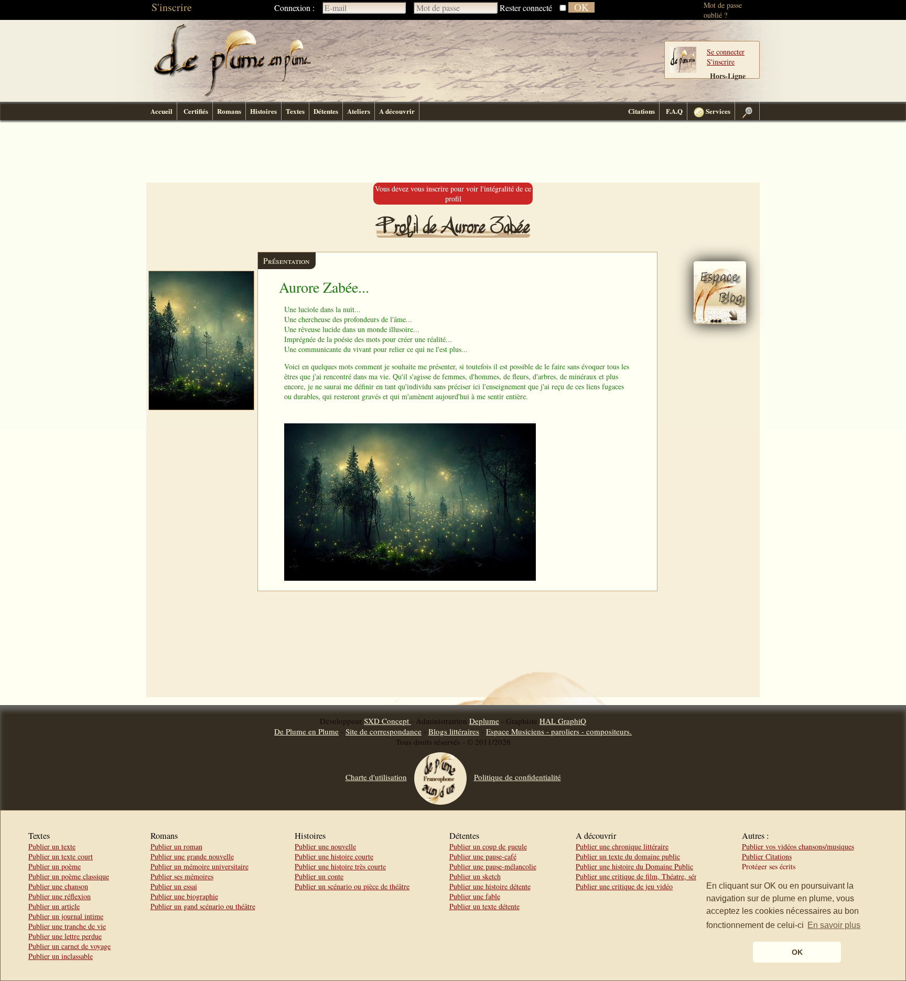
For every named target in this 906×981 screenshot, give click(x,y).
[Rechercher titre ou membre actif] (747, 111)
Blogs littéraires (453, 731)
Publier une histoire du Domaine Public (634, 866)
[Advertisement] (453, 151)
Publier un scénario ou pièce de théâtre (352, 886)
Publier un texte (52, 846)
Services (717, 111)
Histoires (263, 111)
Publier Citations (767, 856)
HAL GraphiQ (563, 721)
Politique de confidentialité (517, 777)
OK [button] (797, 952)
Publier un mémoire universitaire (199, 866)
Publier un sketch (475, 876)
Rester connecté (526, 7)
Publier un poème (54, 866)
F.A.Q (674, 111)
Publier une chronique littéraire (622, 846)
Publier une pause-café (482, 856)
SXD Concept (387, 721)
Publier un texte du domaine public (628, 856)
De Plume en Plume (306, 731)
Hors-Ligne (728, 75)
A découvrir (397, 111)
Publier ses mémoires (181, 876)
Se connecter (726, 52)
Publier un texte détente (484, 906)
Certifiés (196, 111)
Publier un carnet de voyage (69, 946)
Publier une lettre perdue (65, 936)
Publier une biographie (184, 896)
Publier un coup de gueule (488, 846)
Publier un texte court (60, 856)
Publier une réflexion (59, 896)
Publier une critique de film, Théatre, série (639, 876)
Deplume (484, 721)
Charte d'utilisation (376, 777)
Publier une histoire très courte (340, 866)
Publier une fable (474, 896)
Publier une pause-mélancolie (492, 866)
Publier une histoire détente (490, 886)
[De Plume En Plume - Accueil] (232, 95)
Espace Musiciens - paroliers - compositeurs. (559, 731)
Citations (641, 111)
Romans (229, 111)
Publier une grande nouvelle (192, 856)
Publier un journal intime (65, 916)
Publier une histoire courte (334, 856)
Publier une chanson (58, 886)
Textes (295, 111)
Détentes (326, 111)
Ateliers (358, 111)
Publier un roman (176, 846)
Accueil (161, 111)
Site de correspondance (384, 731)
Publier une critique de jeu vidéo (624, 886)
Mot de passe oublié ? (723, 10)
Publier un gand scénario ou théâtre (202, 906)
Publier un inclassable (60, 956)
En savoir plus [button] (833, 925)
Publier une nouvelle (325, 846)
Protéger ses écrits (768, 866)
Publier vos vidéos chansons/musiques (798, 846)
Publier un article (54, 906)
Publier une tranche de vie (67, 926)
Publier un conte (319, 876)
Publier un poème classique (68, 876)
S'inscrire (172, 7)
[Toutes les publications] (720, 321)
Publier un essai (173, 886)
